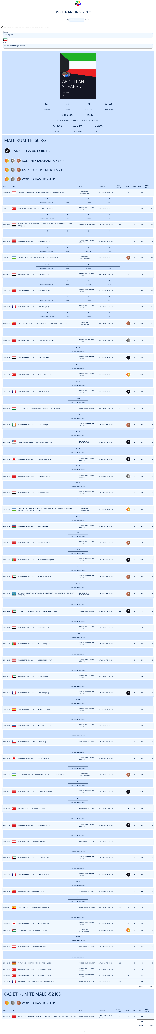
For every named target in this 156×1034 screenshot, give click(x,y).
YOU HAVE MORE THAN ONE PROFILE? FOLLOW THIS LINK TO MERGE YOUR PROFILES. (26, 27)
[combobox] (78, 35)
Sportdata (86, 1030)
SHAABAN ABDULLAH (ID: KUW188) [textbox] (14, 46)
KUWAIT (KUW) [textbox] (8, 35)
